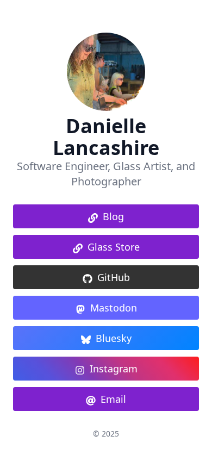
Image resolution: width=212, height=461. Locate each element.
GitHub (113, 277)
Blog (113, 216)
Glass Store (114, 246)
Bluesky (114, 338)
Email (113, 399)
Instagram (114, 368)
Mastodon (113, 307)
